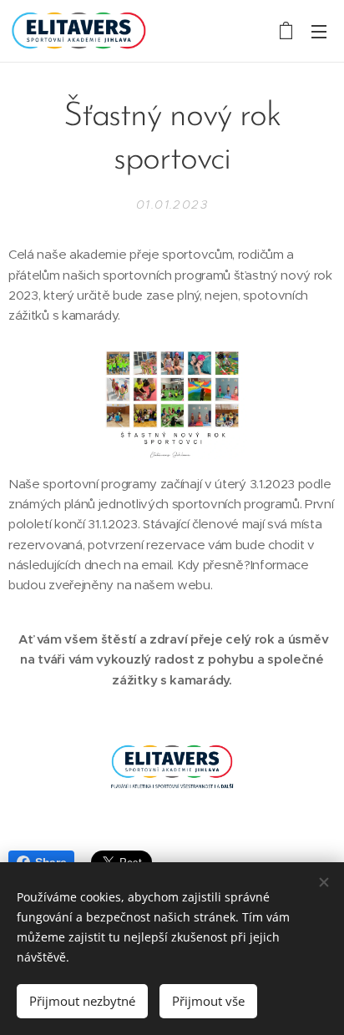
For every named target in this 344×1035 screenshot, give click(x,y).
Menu (319, 31)
